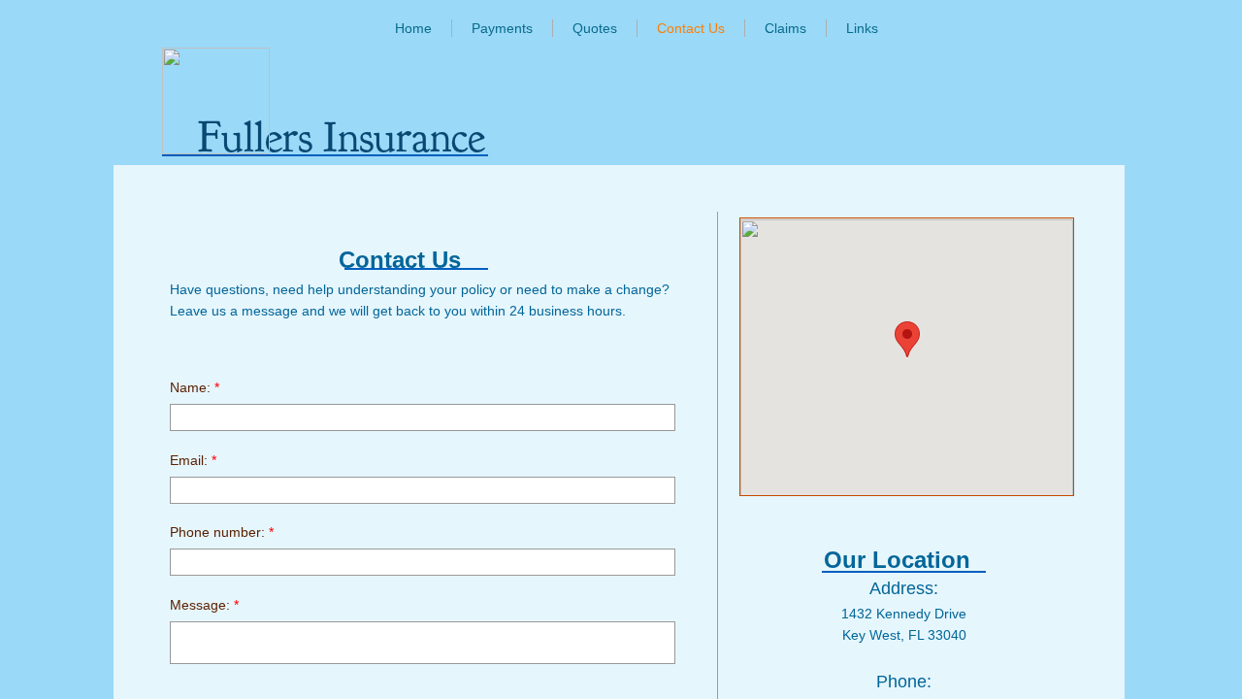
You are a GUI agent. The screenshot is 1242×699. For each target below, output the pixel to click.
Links (862, 28)
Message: (204, 605)
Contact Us (691, 28)
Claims (785, 28)
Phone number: (222, 532)
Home (413, 28)
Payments (502, 28)
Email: (193, 460)
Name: (194, 387)
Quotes (594, 28)
